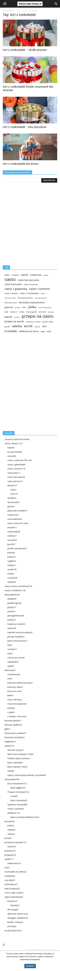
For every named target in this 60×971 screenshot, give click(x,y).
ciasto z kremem (39, 288)
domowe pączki (41, 298)
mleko (10, 771)
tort (44, 326)
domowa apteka (12, 720)
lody (13, 489)
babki (10, 447)
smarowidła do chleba (15, 871)
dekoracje (10, 670)
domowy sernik (10, 302)
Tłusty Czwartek (15, 808)
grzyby (17, 307)
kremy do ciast (14, 691)
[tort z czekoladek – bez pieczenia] (30, 110)
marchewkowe (14, 519)
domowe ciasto (10, 298)
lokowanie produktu (14, 737)
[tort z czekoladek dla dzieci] (30, 147)
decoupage (13, 909)
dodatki (11, 498)
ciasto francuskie (13, 284)
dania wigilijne (17, 787)
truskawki (10, 331)
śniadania (9, 876)
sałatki (9, 859)
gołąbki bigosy (14, 603)
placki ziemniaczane (17, 640)
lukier (10, 695)
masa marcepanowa (17, 703)
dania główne (12, 594)
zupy (10, 666)
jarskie (11, 611)
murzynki (12, 540)
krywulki (15, 905)
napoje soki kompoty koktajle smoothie (26, 775)
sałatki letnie (14, 863)
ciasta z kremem (16, 468)
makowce (12, 514)
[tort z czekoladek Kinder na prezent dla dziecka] (30, 69)
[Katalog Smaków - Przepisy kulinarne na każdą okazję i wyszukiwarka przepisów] (30, 948)
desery (12, 485)
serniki (11, 569)
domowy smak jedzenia (32, 302)
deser (43, 293)
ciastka (45, 275)
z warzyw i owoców (16, 716)
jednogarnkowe (15, 615)
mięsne (11, 628)
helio (24, 307)
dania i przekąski (18, 800)
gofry (10, 506)
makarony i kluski (16, 624)
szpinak (37, 327)
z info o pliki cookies (14, 892)
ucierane (12, 577)
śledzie (11, 846)
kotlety (11, 619)
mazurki (12, 527)
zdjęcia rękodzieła (13, 897)
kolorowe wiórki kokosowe (20, 682)
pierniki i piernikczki (17, 548)
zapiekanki (13, 661)
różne (14, 493)
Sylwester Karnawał (17, 804)
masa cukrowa (14, 699)
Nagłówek (10, 741)
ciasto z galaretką (15, 288)
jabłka (32, 307)
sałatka (17, 326)
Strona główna (8, 10)
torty (10, 573)
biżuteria (12, 901)
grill (7, 729)
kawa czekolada (15, 762)
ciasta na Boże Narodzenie (18, 586)
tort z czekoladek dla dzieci (21, 163)
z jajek (10, 712)
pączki (7, 326)
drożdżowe (13, 502)
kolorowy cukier (15, 687)
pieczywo (9, 821)
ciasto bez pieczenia (28, 280)
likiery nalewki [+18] (17, 766)
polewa (11, 552)
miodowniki (13, 531)
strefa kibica (11, 884)
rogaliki (11, 561)
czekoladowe (13, 674)
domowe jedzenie (25, 298)
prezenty (11, 926)
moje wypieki (31, 312)
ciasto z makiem (11, 293)
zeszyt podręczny (12, 930)
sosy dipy (9, 880)
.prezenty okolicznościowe (16, 439)
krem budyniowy (44, 307)
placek (8, 316)
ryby (9, 645)
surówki (12, 649)
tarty (10, 653)
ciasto (10, 279)
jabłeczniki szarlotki (17, 510)
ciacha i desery (13, 443)
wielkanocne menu (29, 331)
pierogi (50, 312)
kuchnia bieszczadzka (15, 733)
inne (9, 678)
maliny (21, 312)
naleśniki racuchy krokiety (20, 632)
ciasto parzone (15, 481)
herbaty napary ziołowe (18, 758)
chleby (11, 829)
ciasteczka (35, 274)
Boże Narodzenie (17, 783)
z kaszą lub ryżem (16, 657)
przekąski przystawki (15, 842)
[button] (56, 4)
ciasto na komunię (31, 284)
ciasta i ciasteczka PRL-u (19, 460)
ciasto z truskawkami (29, 293)
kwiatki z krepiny (15, 922)
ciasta (24, 274)
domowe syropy (15, 750)
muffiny (11, 535)
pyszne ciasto (47, 321)
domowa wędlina (13, 724)
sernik (28, 326)
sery (6, 867)
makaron (13, 312)
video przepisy (12, 888)
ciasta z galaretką (16, 464)
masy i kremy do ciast (17, 523)
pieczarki (42, 312)
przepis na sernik (14, 321)
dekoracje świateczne (17, 913)
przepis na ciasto (38, 316)
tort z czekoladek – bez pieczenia (24, 127)
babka (7, 275)
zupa (43, 331)
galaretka (8, 307)
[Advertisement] (24, 383)
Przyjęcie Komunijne (18, 792)
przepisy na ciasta (33, 321)
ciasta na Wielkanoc (15, 590)
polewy (11, 708)
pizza (7, 838)
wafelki (11, 582)
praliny (11, 556)
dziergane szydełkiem (17, 918)
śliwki (49, 331)
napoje (9, 745)
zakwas (11, 834)
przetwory (10, 850)
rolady (11, 565)
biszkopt (15, 275)
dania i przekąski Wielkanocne (24, 817)
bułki (10, 825)
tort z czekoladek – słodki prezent (25, 50)
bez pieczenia (14, 452)
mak (6, 312)
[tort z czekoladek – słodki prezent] (30, 33)
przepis (17, 317)
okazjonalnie (11, 779)
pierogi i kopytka (15, 636)
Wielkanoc (13, 813)
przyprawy (10, 855)
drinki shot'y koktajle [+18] (20, 754)
